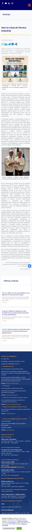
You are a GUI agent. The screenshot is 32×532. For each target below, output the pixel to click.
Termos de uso (12, 522)
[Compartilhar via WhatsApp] (2, 44)
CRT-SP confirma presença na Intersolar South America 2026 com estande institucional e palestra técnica (16, 331)
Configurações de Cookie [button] (9, 528)
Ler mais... (4, 302)
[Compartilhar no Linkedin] (6, 44)
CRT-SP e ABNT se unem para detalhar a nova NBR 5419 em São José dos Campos (16, 294)
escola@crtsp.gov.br (10, 413)
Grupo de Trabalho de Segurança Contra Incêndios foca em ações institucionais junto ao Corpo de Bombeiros (15, 312)
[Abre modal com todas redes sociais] (16, 44)
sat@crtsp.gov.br (10, 430)
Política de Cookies (23, 521)
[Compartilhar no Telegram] (9, 44)
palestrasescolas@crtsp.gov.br (13, 404)
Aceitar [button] (19, 528)
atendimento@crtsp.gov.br (12, 383)
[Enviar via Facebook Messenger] (12, 44)
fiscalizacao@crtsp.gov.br (11, 395)
